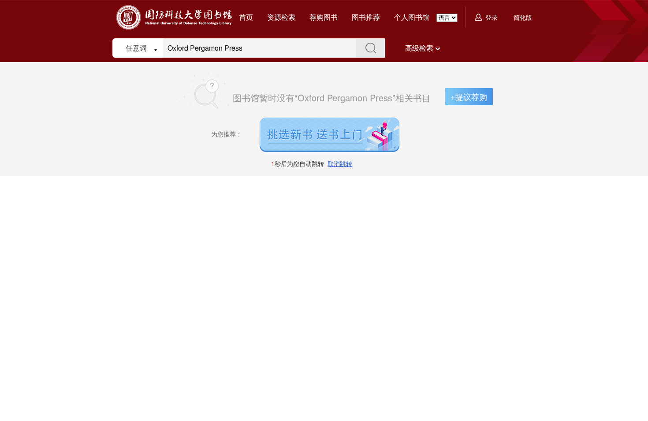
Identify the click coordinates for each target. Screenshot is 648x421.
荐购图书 (323, 17)
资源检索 (281, 17)
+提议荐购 (469, 96)
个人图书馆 (411, 17)
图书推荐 (366, 17)
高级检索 (419, 48)
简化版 (523, 17)
